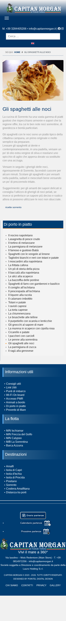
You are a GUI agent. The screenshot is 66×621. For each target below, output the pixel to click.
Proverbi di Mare (16, 409)
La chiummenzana (19, 313)
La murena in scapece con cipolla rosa (31, 328)
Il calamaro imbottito (20, 298)
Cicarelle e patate (18, 332)
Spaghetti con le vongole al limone (29, 254)
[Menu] (7, 18)
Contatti (27, 585)
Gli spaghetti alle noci (21, 343)
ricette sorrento (13, 207)
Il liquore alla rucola (20, 294)
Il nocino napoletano (20, 235)
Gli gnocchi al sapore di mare (25, 324)
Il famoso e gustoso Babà (23, 250)
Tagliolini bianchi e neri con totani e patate (33, 257)
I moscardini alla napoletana (25, 261)
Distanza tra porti (16, 492)
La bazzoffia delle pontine (23, 280)
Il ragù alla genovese (20, 350)
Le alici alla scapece (20, 276)
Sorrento (11, 484)
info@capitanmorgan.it (42, 28)
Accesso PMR (14, 398)
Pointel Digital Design (40, 579)
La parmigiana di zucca (22, 347)
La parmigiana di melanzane (25, 246)
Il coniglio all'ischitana (21, 287)
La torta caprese (18, 309)
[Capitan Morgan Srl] (33, 8)
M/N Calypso (14, 438)
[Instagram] (62, 28)
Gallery (55, 585)
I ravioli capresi (17, 306)
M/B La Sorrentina (17, 441)
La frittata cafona (18, 265)
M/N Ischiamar (14, 430)
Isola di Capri (14, 470)
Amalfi (10, 466)
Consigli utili (13, 383)
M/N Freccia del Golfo (19, 434)
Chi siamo (12, 585)
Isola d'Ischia (14, 473)
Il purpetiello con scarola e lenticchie (30, 321)
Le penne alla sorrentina (22, 339)
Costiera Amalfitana (18, 488)
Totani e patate (17, 302)
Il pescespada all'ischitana (24, 291)
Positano (11, 481)
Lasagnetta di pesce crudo (24, 239)
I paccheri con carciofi (21, 335)
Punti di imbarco (16, 391)
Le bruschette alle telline (23, 317)
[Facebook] (59, 28)
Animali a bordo (15, 402)
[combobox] (33, 36)
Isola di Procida (15, 477)
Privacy (41, 585)
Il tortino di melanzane (21, 242)
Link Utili (11, 387)
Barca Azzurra (14, 445)
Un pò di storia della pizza (23, 268)
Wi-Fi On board (15, 394)
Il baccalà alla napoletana (23, 272)
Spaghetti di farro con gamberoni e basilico (34, 283)
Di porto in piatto (16, 406)
